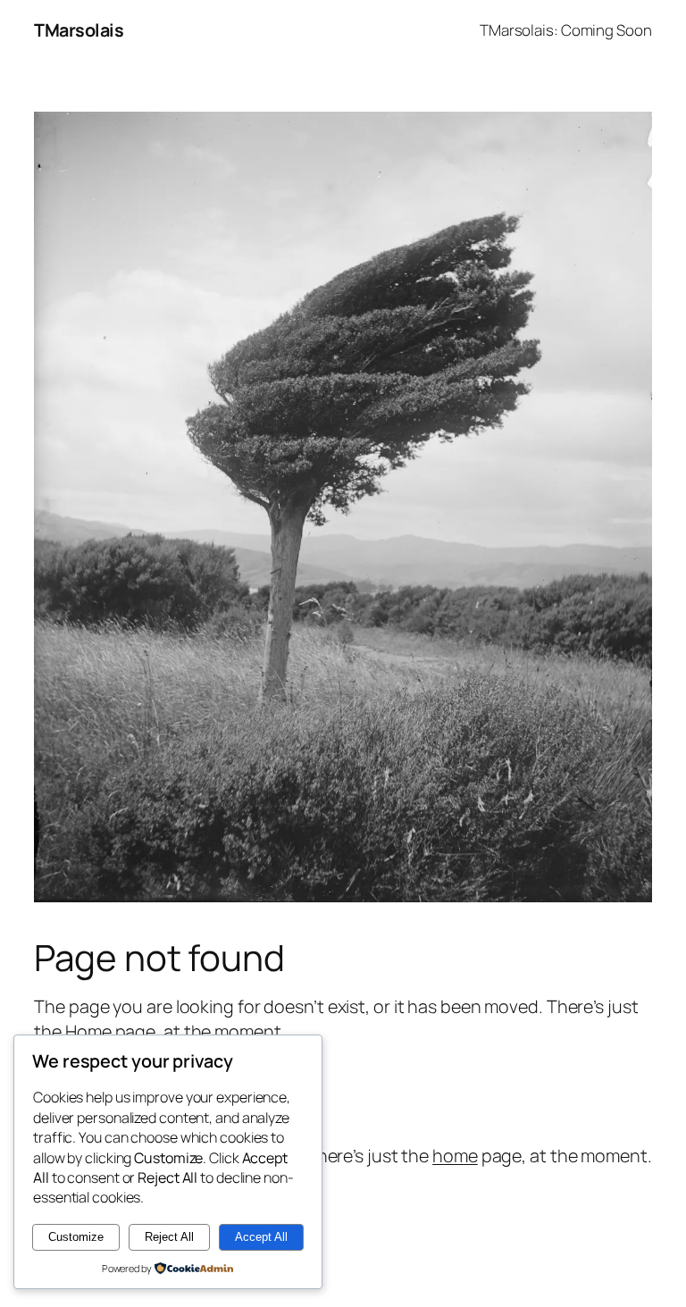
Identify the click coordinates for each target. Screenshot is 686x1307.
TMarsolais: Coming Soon (566, 30)
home (455, 1156)
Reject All (169, 1237)
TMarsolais (78, 30)
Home (88, 1031)
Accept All (261, 1237)
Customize (76, 1237)
